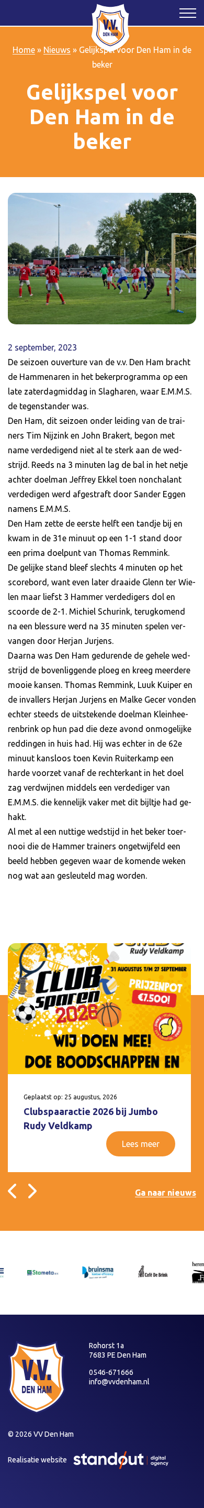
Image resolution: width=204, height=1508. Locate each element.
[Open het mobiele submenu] (187, 12)
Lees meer (141, 1144)
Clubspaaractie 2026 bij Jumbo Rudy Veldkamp (91, 1118)
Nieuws (57, 49)
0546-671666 (111, 1372)
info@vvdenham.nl (119, 1382)
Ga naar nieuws (165, 1192)
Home (24, 49)
